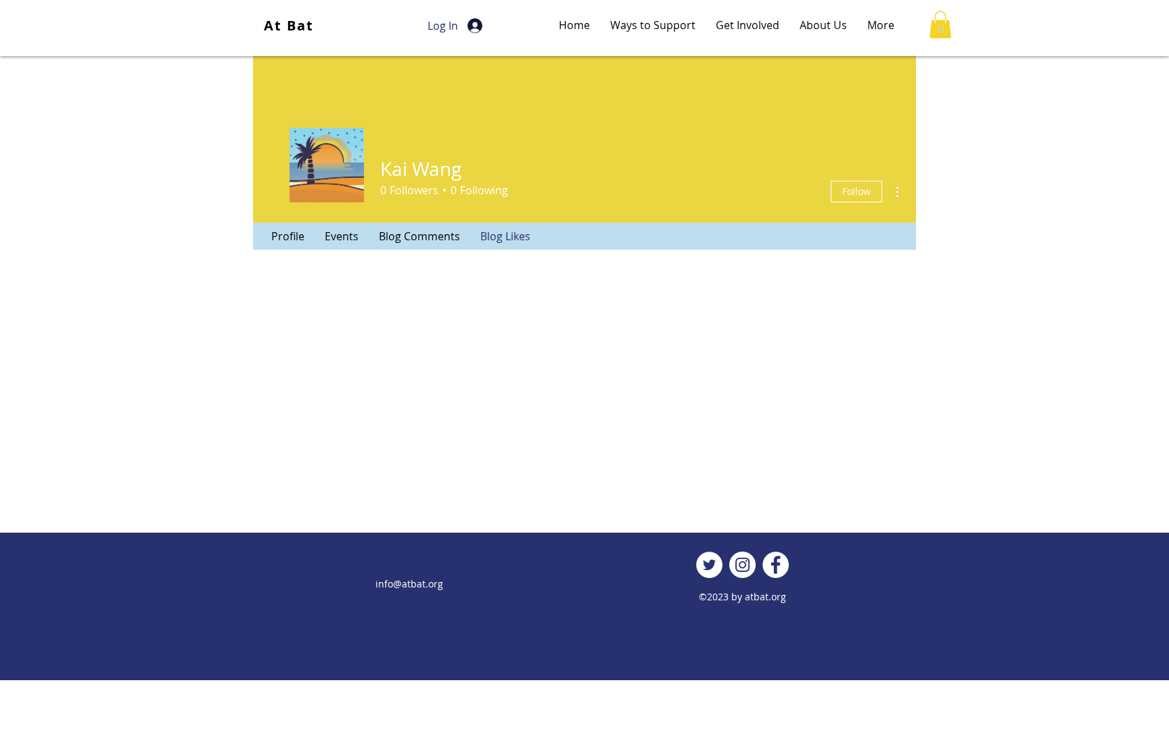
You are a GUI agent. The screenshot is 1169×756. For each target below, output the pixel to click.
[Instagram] (742, 565)
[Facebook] (775, 565)
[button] (940, 25)
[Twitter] (709, 565)
